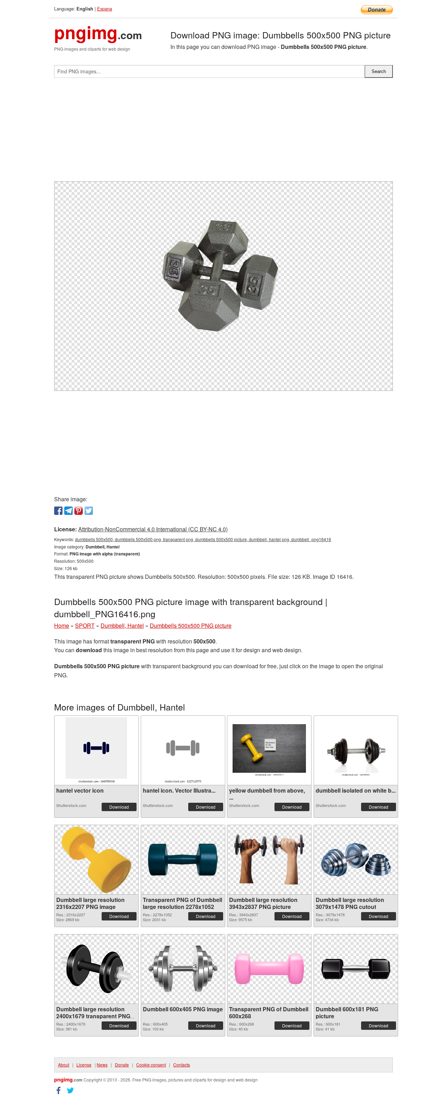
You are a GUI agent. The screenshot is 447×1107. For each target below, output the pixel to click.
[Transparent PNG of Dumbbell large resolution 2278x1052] (183, 860)
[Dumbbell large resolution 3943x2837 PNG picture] (269, 859)
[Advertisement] (223, 132)
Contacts (181, 1065)
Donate (122, 1065)
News (102, 1065)
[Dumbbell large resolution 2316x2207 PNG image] (96, 859)
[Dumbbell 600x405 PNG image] (183, 968)
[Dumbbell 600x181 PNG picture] (356, 969)
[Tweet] (89, 511)
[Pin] (78, 511)
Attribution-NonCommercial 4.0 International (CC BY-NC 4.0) (153, 529)
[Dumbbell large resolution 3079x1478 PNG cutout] (356, 859)
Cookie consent (151, 1065)
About (63, 1065)
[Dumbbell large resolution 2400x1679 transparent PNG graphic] (96, 969)
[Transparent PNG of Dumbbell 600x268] (269, 968)
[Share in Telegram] (68, 511)
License (83, 1065)
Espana (104, 8)
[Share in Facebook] (58, 511)
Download (119, 807)
